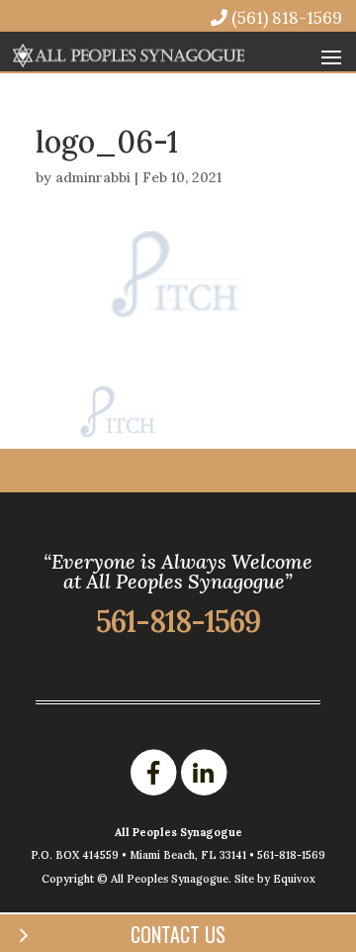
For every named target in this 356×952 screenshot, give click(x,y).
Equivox (294, 879)
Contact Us (178, 934)
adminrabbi (93, 177)
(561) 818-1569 (284, 17)
